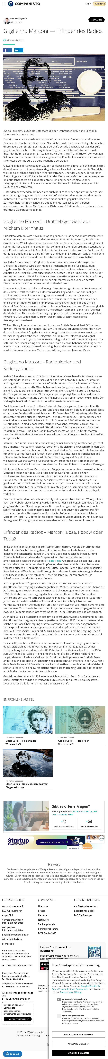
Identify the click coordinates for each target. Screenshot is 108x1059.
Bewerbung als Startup (52, 842)
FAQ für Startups (83, 915)
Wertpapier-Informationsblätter (12, 929)
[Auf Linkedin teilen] (18, 50)
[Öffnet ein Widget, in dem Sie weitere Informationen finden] (12, 1054)
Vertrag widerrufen (19, 1019)
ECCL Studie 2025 (47, 933)
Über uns (43, 906)
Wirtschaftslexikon (12, 939)
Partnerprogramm (48, 928)
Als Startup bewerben (85, 906)
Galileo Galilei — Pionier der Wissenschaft (73, 742)
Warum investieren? (12, 906)
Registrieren (99, 3)
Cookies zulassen (78, 1053)
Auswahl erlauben (78, 1043)
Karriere (42, 915)
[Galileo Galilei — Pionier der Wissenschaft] (80, 720)
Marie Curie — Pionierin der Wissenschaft (20, 742)
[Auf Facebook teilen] (7, 50)
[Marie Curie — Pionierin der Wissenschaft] (28, 720)
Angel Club (8, 915)
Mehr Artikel (96, 19)
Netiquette (44, 919)
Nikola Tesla (53, 560)
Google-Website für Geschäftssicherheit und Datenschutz (76, 987)
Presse (41, 910)
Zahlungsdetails (46, 924)
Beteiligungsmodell (84, 910)
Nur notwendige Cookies (78, 1034)
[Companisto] (24, 4)
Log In (88, 3)
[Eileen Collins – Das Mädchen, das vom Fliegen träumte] (28, 763)
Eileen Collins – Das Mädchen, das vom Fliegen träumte (26, 785)
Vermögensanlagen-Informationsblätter (13, 921)
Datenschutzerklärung (28, 1035)
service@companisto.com (9, 965)
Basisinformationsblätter (15, 934)
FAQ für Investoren (12, 910)
